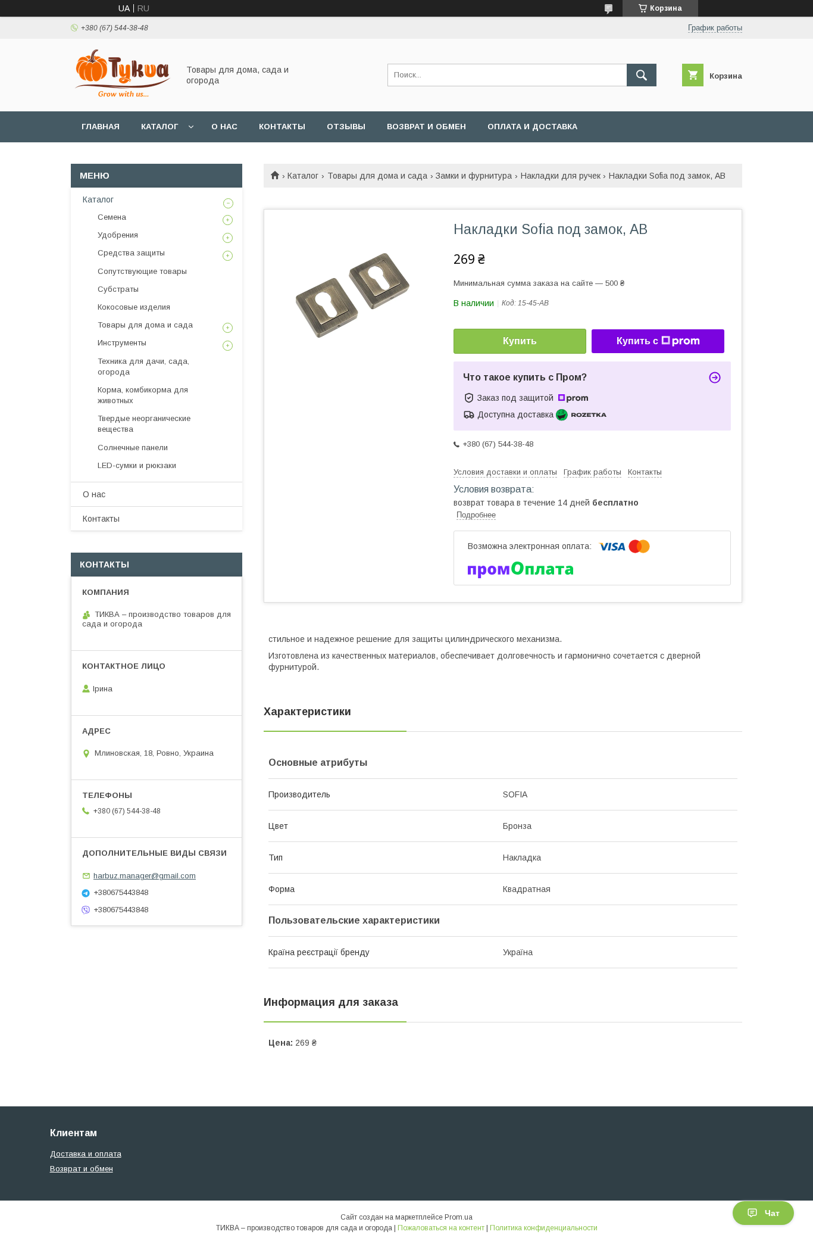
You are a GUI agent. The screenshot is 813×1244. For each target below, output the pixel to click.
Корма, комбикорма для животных (143, 395)
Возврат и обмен (426, 126)
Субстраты (118, 289)
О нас (224, 126)
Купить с (637, 341)
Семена (112, 217)
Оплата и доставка (532, 126)
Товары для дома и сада (377, 175)
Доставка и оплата (85, 1153)
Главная (101, 126)
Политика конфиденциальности (544, 1228)
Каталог (159, 126)
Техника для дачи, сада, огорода (143, 366)
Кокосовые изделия (134, 307)
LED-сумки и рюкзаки (137, 465)
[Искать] (641, 75)
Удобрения (118, 234)
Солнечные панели (133, 447)
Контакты (282, 126)
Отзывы (346, 126)
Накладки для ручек (561, 175)
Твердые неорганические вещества (144, 424)
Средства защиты (131, 252)
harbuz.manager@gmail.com (144, 875)
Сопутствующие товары (142, 271)
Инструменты (122, 342)
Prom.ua (459, 1217)
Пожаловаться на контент (441, 1228)
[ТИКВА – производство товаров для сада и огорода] (121, 96)
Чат (772, 1213)
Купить (520, 341)
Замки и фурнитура (474, 175)
